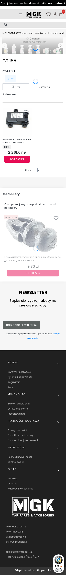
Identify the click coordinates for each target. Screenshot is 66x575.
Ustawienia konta (18, 408)
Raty (10, 387)
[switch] (59, 570)
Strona (28, 170)
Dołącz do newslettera (21, 325)
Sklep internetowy (32, 570)
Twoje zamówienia (19, 403)
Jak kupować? (16, 462)
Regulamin (14, 382)
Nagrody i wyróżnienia (20, 488)
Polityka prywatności (20, 457)
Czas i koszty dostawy (21, 435)
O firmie (12, 483)
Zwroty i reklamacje (19, 372)
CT (12, 78)
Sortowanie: (9, 94)
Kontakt (12, 478)
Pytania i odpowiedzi (20, 377)
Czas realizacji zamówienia (23, 440)
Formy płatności (17, 430)
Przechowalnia (16, 413)
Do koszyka (17, 159)
